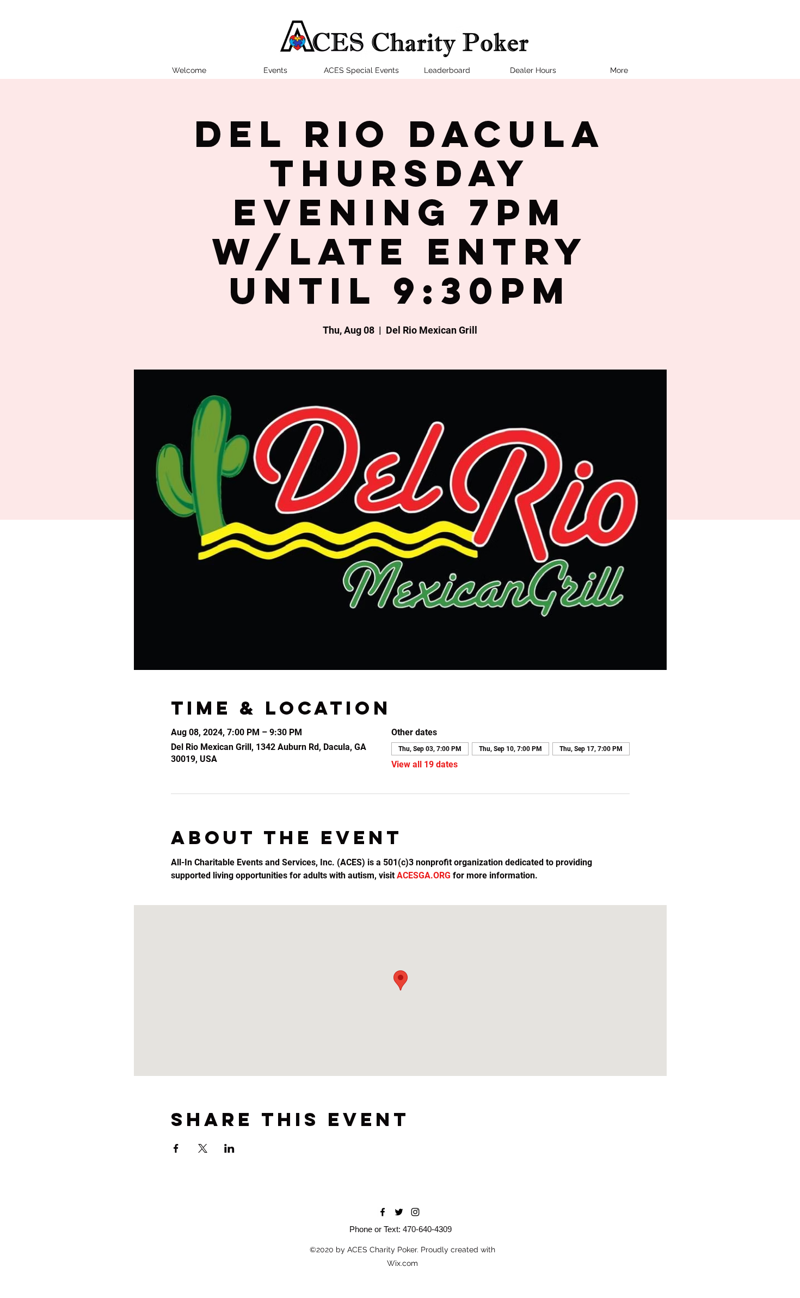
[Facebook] (382, 1212)
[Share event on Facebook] (176, 1148)
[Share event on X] (203, 1148)
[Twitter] (398, 1212)
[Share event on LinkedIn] (229, 1148)
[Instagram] (415, 1212)
